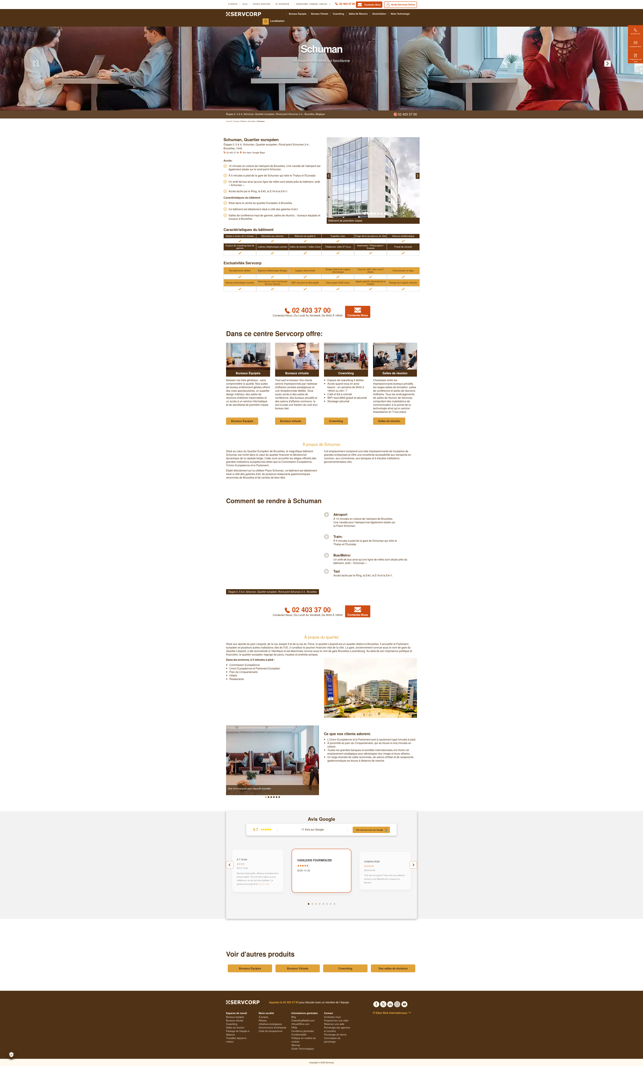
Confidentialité (298, 1034)
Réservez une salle (334, 1024)
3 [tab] (316, 904)
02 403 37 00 (347, 4)
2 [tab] (312, 904)
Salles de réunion (358, 14)
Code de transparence (270, 1031)
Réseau (263, 1020)
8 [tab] (334, 904)
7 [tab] (331, 904)
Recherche (284, 4)
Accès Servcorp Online (403, 4)
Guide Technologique (302, 1048)
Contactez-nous (332, 1017)
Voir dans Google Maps (253, 152)
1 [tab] (308, 904)
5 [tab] (323, 904)
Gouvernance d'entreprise (272, 1027)
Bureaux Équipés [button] (242, 421)
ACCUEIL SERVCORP (261, 4)
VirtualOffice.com (300, 1024)
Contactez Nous (635, 46)
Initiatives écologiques (270, 1024)
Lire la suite (264, 883)
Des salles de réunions (393, 968)
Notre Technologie (400, 14)
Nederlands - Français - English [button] (312, 4)
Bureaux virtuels (319, 14)
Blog (245, 4)
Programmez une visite (635, 60)
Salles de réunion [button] (389, 421)
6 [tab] (327, 904)
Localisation (277, 20)
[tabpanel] (321, 870)
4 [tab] (319, 904)
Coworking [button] (336, 421)
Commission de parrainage (332, 1039)
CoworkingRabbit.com (303, 1020)
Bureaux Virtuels (297, 968)
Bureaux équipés (297, 14)
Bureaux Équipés (250, 968)
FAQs (294, 1027)
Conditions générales (302, 1031)
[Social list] (376, 1003)
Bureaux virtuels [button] (290, 421)
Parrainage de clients (335, 1034)
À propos (232, 4)
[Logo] (243, 13)
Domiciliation (379, 14)
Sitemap (295, 1045)
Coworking (338, 14)
